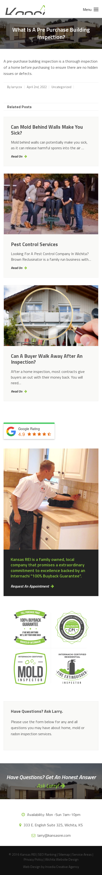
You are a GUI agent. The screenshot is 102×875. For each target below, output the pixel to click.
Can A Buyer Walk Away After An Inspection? (47, 359)
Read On (16, 156)
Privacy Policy (33, 859)
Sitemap (64, 854)
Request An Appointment (30, 586)
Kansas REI (24, 9)
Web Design (31, 866)
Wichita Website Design (62, 859)
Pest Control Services (34, 244)
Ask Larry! (48, 785)
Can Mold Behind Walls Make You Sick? (47, 130)
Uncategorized (61, 87)
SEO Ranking (47, 854)
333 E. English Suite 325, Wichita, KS (53, 825)
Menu (88, 9)
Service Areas (82, 854)
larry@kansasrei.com (54, 835)
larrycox (16, 87)
